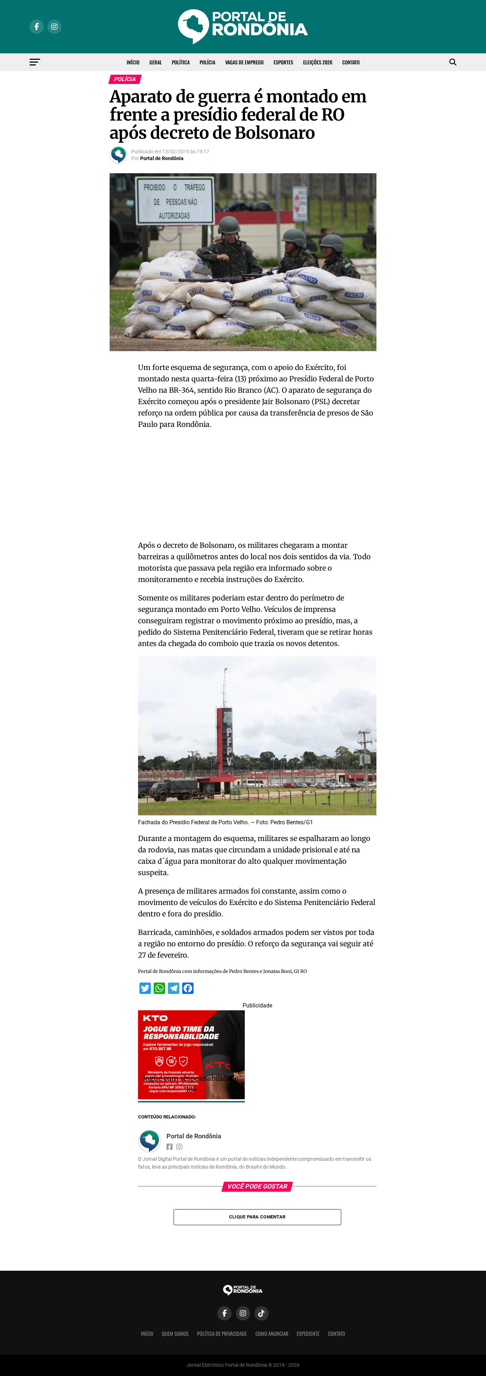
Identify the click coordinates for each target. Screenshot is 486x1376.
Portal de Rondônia (162, 158)
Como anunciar (271, 1333)
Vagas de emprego (244, 62)
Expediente (308, 1333)
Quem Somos (175, 1333)
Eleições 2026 (317, 62)
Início (133, 62)
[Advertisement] (257, 487)
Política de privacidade (222, 1333)
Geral (155, 62)
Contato (351, 62)
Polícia (207, 62)
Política (181, 62)
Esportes (283, 62)
